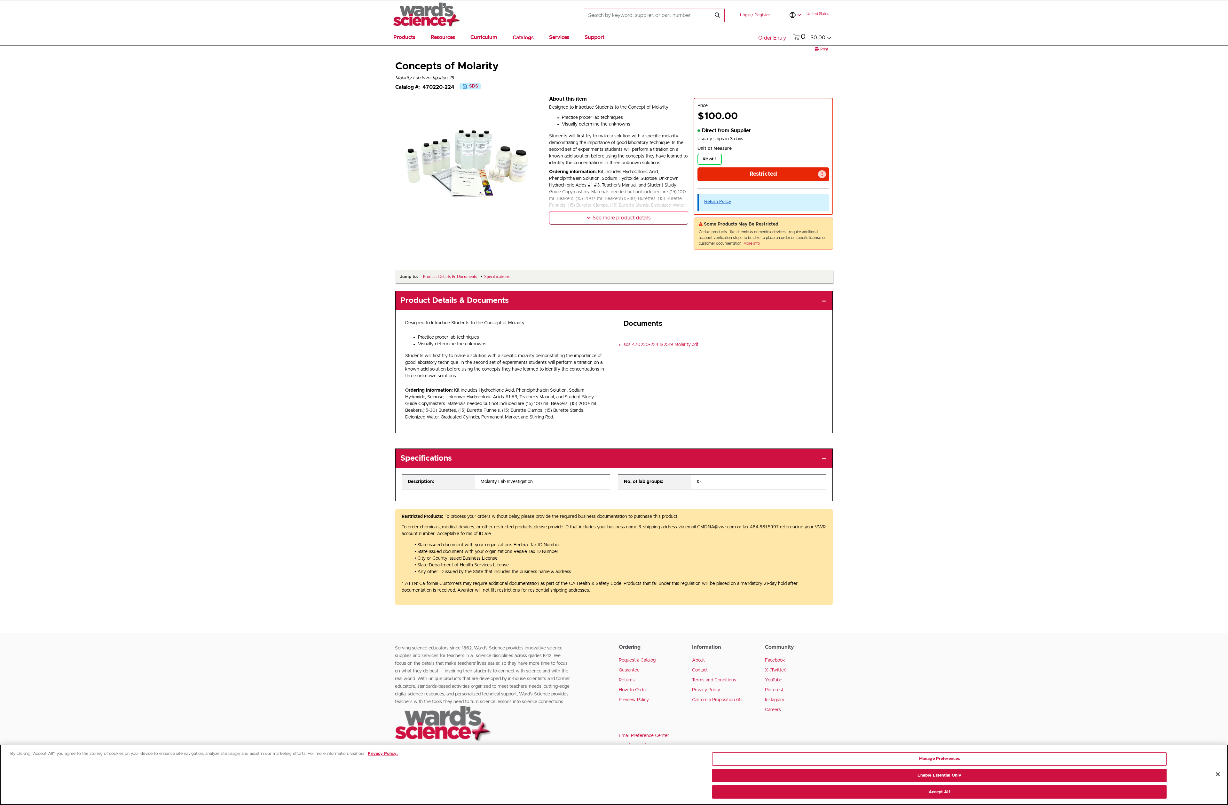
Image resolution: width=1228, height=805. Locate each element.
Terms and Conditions (714, 680)
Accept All (939, 792)
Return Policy (717, 201)
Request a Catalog (637, 660)
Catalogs (523, 37)
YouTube (773, 680)
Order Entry (772, 38)
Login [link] (745, 15)
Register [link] (762, 15)
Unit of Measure (714, 148)
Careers (773, 710)
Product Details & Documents (454, 300)
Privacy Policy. (383, 754)
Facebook (775, 660)
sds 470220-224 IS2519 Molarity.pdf (661, 344)
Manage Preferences (939, 759)
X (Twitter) (776, 670)
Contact (700, 670)
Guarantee (629, 670)
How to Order (633, 690)
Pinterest (774, 690)
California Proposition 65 (717, 700)
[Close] (1218, 774)
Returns (627, 680)
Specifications (426, 458)
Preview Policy (634, 700)
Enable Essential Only (939, 775)
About (698, 660)
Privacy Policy (706, 690)
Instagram (774, 700)
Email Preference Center (644, 735)
